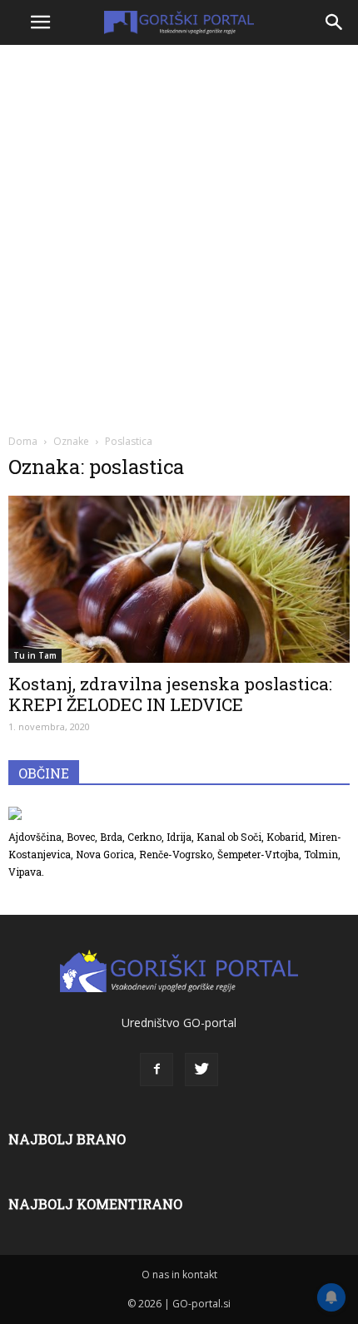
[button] (334, 22)
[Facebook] (156, 1069)
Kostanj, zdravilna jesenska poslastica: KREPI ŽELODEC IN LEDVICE (170, 694)
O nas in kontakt (179, 1274)
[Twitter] (201, 1069)
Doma (22, 441)
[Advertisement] (179, 237)
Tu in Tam (35, 655)
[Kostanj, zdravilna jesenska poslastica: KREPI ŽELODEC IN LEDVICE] (179, 579)
